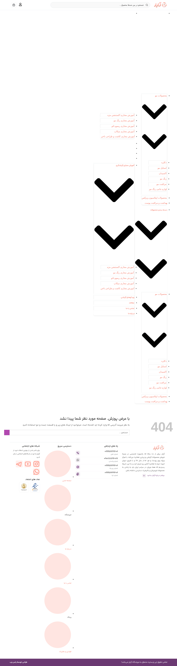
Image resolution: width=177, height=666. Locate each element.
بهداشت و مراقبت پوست (156, 203)
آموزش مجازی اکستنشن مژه (120, 115)
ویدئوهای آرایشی (128, 143)
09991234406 (111, 451)
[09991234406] (78, 453)
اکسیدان (162, 173)
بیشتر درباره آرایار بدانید (156, 475)
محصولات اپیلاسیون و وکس (154, 198)
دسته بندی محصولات (156, 13)
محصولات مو (161, 95)
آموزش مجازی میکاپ (124, 131)
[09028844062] (78, 460)
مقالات (132, 148)
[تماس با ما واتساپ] (36, 471)
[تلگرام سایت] (19, 464)
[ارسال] (7, 432)
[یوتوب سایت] (27, 464)
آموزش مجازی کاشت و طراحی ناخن (118, 136)
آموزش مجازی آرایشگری (125, 13)
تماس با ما (130, 153)
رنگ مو (163, 179)
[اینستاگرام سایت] (36, 464)
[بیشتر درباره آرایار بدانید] (144, 475)
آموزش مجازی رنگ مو (124, 120)
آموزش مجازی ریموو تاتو (123, 126)
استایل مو (162, 168)
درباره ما (131, 158)
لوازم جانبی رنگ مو (158, 189)
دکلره (163, 162)
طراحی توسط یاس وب (18, 662)
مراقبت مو (161, 184)
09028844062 (111, 458)
